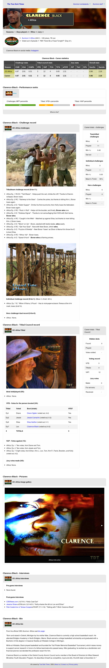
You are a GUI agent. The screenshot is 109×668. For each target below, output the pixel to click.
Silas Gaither (32, 422)
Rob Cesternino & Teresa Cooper (19, 607)
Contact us (64, 664)
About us (57, 664)
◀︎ (7, 525)
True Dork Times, (44, 664)
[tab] (11, 93)
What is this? (54, 112)
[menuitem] (81, 4)
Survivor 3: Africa (28, 38)
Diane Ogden (32, 413)
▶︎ (102, 525)
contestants (81, 4)
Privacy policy (73, 664)
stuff (98, 4)
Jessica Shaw (11, 604)
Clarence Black (33, 426)
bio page (41, 631)
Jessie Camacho (33, 417)
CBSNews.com (12, 601)
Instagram (35, 50)
